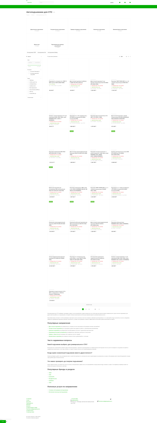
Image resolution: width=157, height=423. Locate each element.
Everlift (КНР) (51, 376)
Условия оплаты (29, 410)
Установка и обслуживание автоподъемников (58, 390)
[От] (28, 65)
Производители (29, 403)
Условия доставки (30, 411)
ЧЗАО (50, 382)
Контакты (28, 406)
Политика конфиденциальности (33, 409)
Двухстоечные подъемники (54, 326)
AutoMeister (51, 380)
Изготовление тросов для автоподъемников (58, 392)
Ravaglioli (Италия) (53, 378)
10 (95, 309)
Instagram (27, 414)
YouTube (31, 414)
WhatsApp (34, 414)
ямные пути (56, 334)
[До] (40, 65)
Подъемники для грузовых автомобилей (57, 332)
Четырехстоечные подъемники (55, 328)
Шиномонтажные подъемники (55, 336)
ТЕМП (50, 372)
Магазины (28, 404)
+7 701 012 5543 (74, 398)
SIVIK (50, 374)
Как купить (28, 401)
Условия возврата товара (31, 407)
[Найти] (103, 2)
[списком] (128, 57)
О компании (28, 398)
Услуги (27, 400)
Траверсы (51, 334)
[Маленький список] (120, 57)
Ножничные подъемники (54, 330)
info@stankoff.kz (75, 400)
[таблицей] (130, 57)
